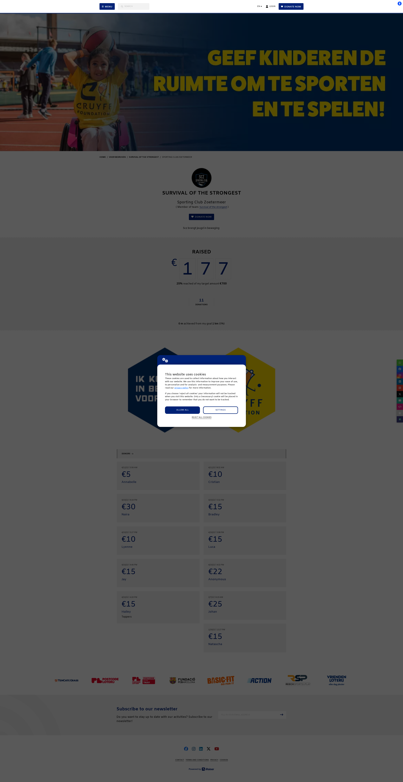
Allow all (182, 410)
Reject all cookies (201, 417)
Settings (220, 410)
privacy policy (181, 388)
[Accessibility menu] (399, 3)
